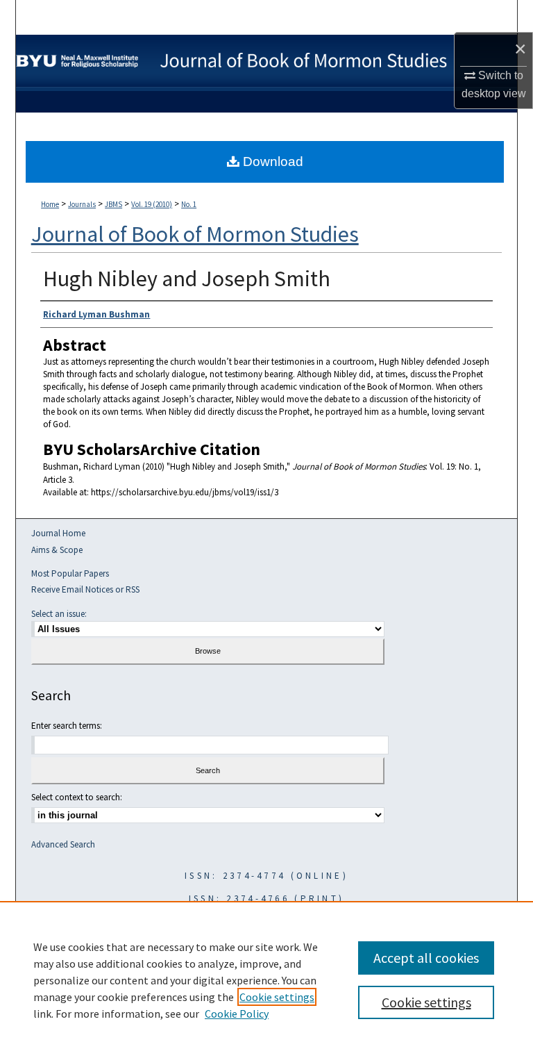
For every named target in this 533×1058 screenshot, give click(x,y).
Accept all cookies (426, 957)
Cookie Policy (237, 1013)
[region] (266, 979)
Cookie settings (276, 997)
